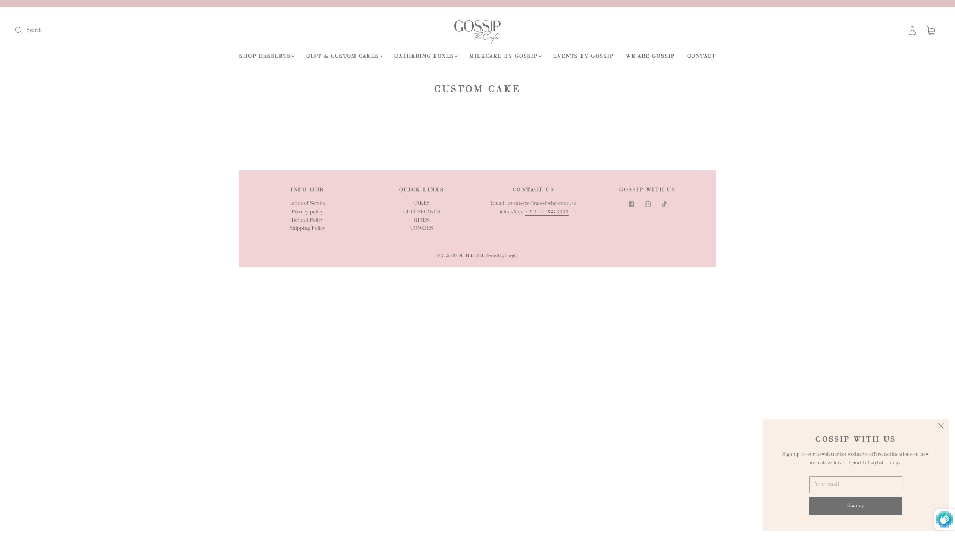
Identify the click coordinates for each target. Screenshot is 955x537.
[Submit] (23, 30)
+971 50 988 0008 (547, 212)
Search (34, 30)
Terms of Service (307, 203)
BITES (421, 220)
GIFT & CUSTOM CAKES (342, 56)
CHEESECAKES (421, 212)
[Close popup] (941, 427)
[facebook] (631, 204)
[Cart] (930, 31)
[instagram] (647, 204)
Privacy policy (307, 212)
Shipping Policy (307, 228)
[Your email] (855, 484)
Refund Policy (307, 220)
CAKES (421, 203)
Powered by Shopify (502, 256)
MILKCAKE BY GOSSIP (503, 56)
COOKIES (421, 228)
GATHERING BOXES (424, 56)
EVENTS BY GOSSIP (583, 56)
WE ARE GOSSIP (650, 56)
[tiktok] (664, 204)
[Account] (912, 30)
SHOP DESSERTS (265, 56)
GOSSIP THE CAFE (468, 256)
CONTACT (701, 56)
